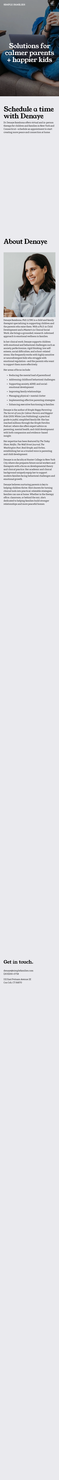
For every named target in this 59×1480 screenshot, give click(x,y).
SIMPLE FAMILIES (14, 4)
